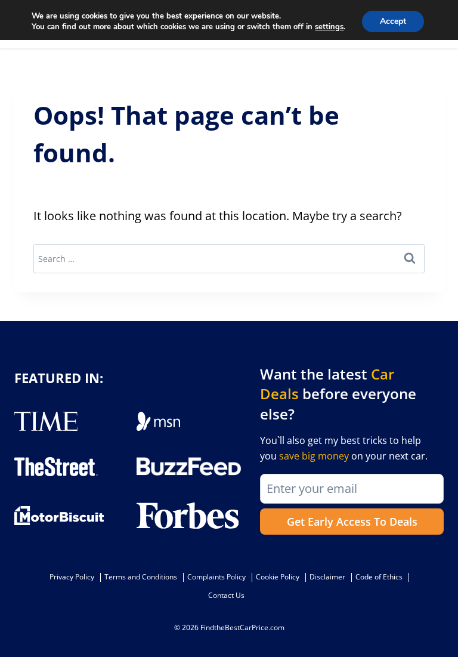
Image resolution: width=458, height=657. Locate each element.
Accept (393, 21)
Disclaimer (327, 577)
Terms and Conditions (140, 577)
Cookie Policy (277, 577)
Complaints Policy (216, 577)
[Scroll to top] (440, 621)
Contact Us (226, 595)
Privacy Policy (71, 577)
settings (329, 26)
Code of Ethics (379, 577)
